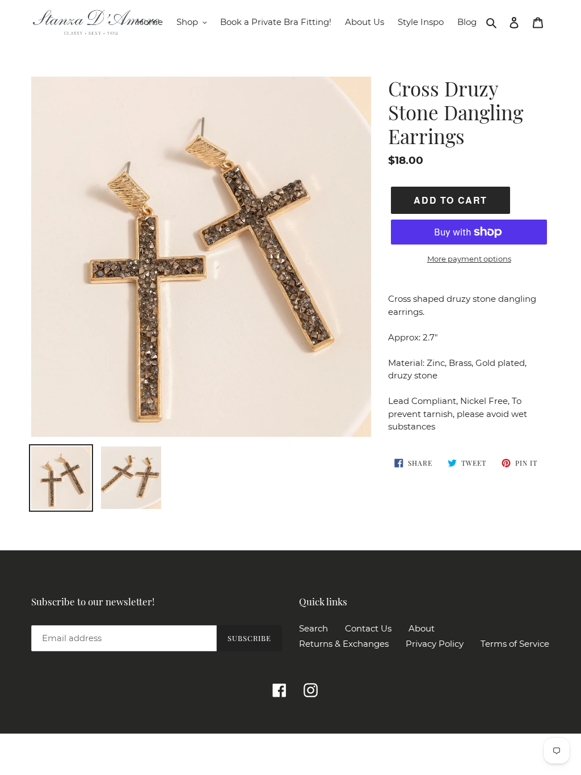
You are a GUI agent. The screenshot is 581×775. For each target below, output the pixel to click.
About (422, 628)
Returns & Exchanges (344, 643)
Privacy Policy (435, 643)
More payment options (469, 258)
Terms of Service (515, 643)
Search (313, 628)
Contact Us (368, 628)
